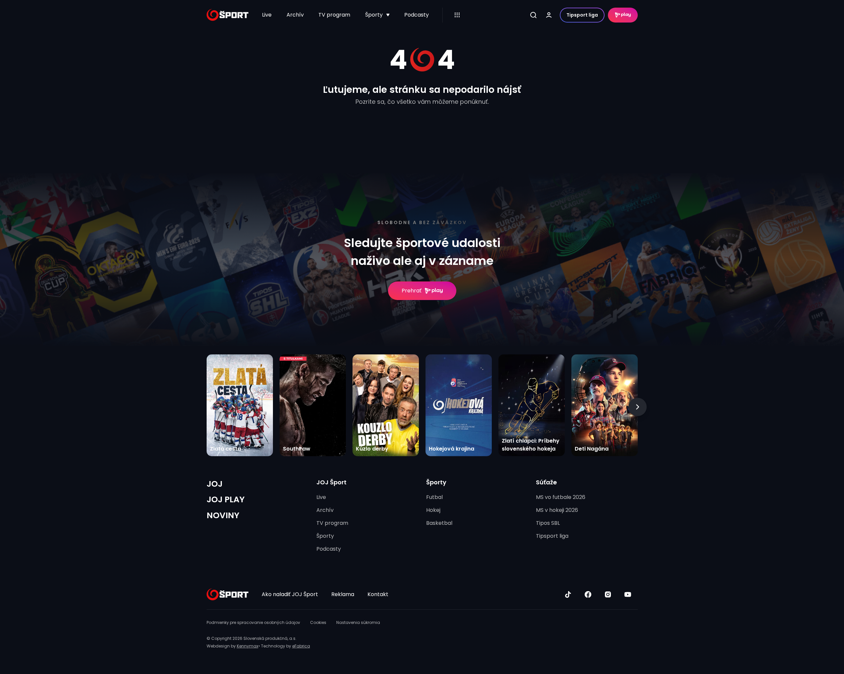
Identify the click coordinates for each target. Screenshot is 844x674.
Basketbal (439, 523)
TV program (334, 15)
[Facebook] (588, 594)
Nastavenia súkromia (358, 622)
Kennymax (247, 646)
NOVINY (223, 515)
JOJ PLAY (226, 499)
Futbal (434, 497)
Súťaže (546, 482)
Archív (295, 15)
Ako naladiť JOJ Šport (290, 594)
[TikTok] (568, 594)
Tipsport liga (582, 15)
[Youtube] (628, 594)
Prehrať (412, 290)
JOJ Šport (331, 482)
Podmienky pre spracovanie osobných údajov (253, 622)
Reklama (342, 594)
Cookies (318, 622)
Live (267, 15)
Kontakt (377, 594)
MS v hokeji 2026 (557, 510)
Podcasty (416, 15)
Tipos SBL (548, 523)
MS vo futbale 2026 (560, 497)
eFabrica (301, 646)
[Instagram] (608, 594)
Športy (374, 15)
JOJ (215, 484)
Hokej (433, 510)
